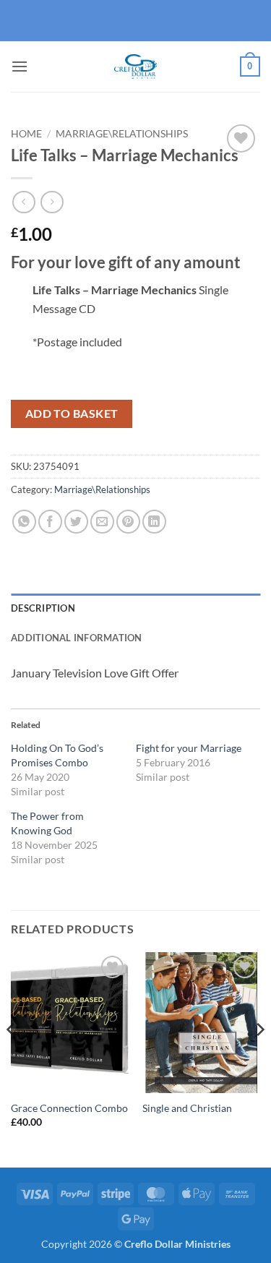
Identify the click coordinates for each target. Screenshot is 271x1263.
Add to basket (72, 413)
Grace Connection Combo (69, 1108)
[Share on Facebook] (50, 522)
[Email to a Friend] (102, 522)
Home (26, 134)
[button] (19, 66)
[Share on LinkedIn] (154, 522)
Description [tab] (43, 608)
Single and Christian (187, 1108)
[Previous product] (51, 202)
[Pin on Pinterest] (128, 522)
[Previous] (11, 1059)
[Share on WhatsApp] (24, 522)
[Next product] (23, 202)
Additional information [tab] (76, 637)
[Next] (259, 1059)
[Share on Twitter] (76, 522)
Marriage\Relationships (122, 134)
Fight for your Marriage (188, 748)
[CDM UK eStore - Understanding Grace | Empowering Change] (135, 66)
